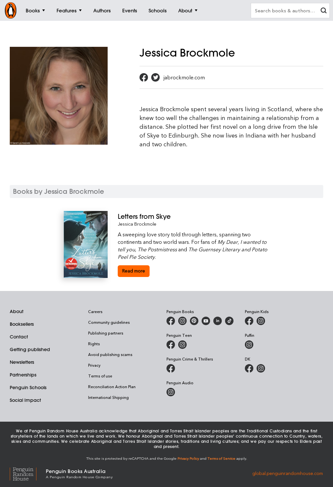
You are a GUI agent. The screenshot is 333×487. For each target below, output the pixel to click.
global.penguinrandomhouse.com (287, 473)
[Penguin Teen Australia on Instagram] (182, 344)
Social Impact (25, 400)
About (16, 311)
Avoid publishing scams (110, 354)
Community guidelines (109, 322)
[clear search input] (323, 11)
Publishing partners (105, 333)
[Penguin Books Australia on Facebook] (170, 321)
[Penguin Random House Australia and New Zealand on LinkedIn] (217, 321)
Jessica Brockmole (137, 223)
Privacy (94, 365)
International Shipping (108, 397)
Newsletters (22, 362)
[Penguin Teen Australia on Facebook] (170, 344)
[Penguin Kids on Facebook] (249, 321)
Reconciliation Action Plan (112, 386)
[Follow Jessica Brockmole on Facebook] (144, 77)
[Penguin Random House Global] (28, 473)
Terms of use (100, 376)
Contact (19, 337)
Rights (94, 344)
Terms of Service (221, 458)
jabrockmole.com (184, 77)
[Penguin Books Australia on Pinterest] (194, 321)
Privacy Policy (188, 458)
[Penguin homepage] (11, 10)
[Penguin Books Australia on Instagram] (182, 321)
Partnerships (23, 375)
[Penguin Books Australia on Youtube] (206, 321)
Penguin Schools (28, 387)
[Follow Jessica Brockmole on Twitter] (155, 77)
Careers (95, 311)
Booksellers (22, 324)
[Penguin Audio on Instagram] (170, 392)
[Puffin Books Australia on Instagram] (249, 344)
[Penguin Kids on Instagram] (261, 321)
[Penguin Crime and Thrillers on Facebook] (170, 368)
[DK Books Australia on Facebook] (249, 368)
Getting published (30, 349)
